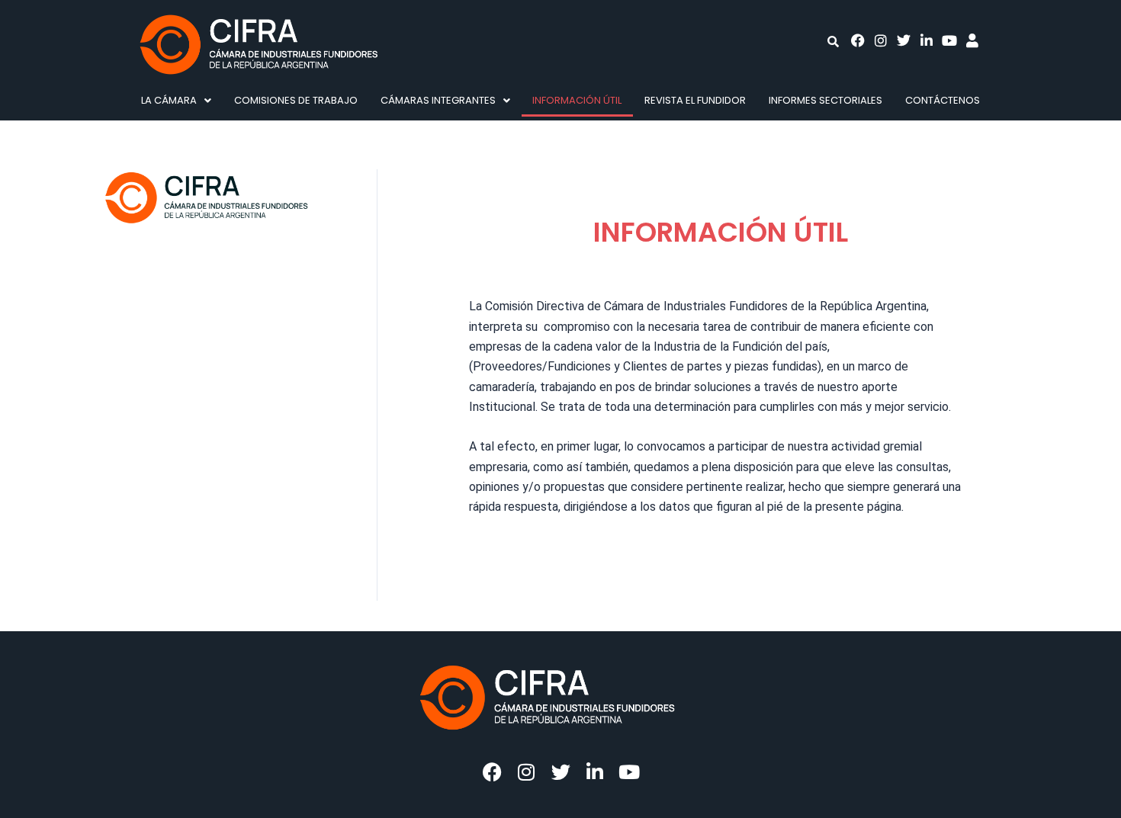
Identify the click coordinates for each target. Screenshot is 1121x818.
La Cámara (169, 100)
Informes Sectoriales (825, 100)
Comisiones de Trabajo (296, 100)
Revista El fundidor (695, 100)
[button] (176, 100)
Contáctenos (942, 100)
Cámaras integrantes (438, 100)
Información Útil (577, 100)
